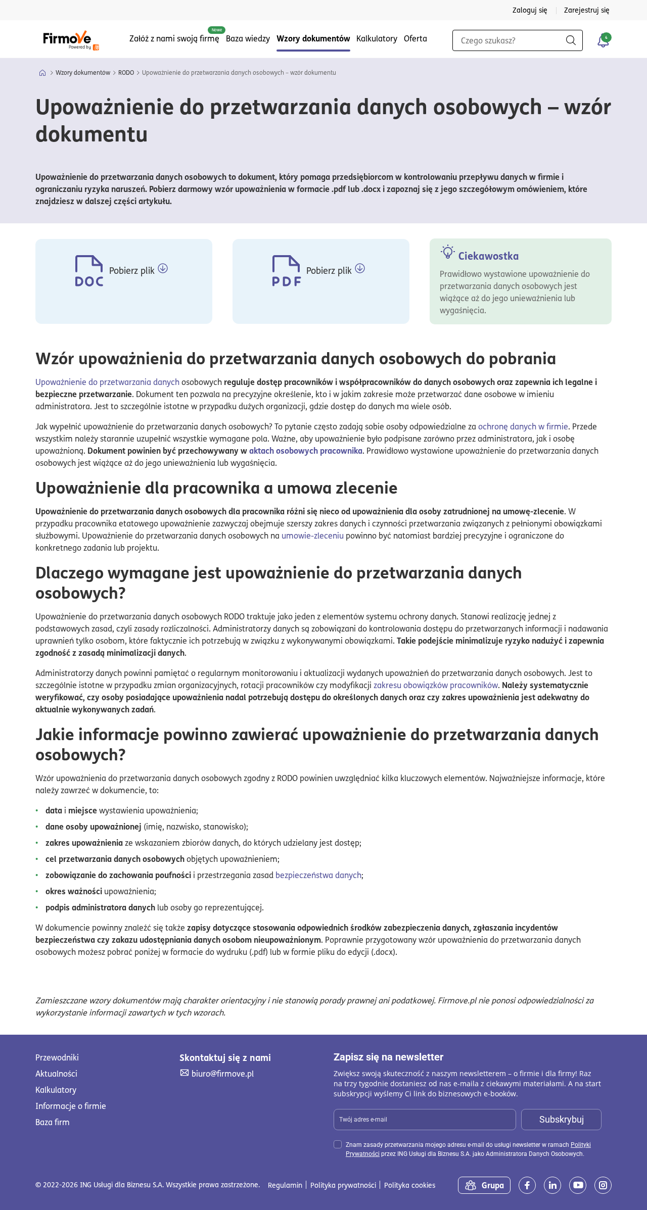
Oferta (415, 38)
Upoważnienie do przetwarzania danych (107, 382)
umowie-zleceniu (313, 535)
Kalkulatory (376, 38)
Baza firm (52, 1122)
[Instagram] (603, 1185)
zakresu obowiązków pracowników (436, 685)
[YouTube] (577, 1185)
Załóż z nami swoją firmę (174, 38)
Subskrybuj (561, 1119)
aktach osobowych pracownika (305, 450)
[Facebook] (527, 1185)
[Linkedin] (552, 1185)
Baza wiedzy (248, 38)
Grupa (493, 1185)
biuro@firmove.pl (222, 1073)
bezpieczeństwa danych (318, 875)
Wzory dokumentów (313, 38)
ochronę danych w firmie (523, 426)
